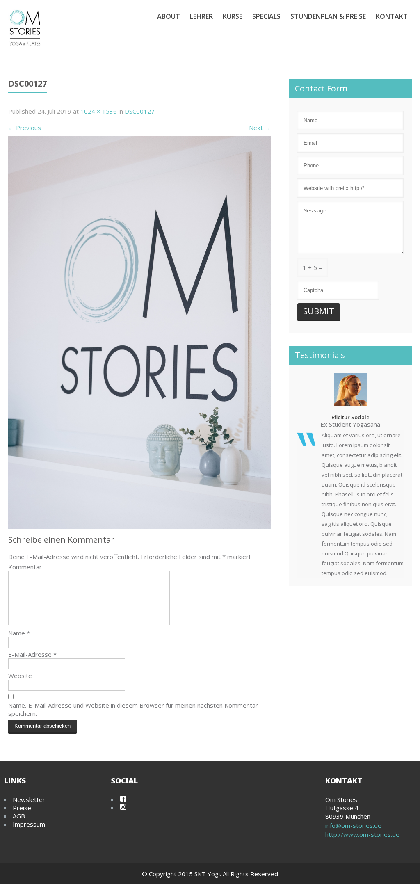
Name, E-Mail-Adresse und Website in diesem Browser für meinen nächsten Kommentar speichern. (133, 709)
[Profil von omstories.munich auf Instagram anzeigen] (123, 807)
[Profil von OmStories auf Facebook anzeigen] (123, 798)
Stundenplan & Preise (328, 16)
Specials (266, 16)
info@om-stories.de (353, 825)
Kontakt (392, 16)
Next (260, 127)
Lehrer (201, 16)
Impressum (29, 824)
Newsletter (29, 799)
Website (20, 676)
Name (19, 633)
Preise (22, 808)
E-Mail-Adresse (32, 654)
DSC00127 (140, 111)
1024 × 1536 (98, 111)
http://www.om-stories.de (362, 834)
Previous (24, 127)
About (168, 16)
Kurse (232, 16)
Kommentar (25, 567)
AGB (19, 816)
